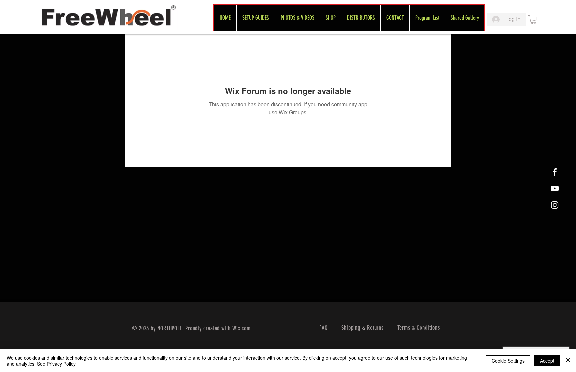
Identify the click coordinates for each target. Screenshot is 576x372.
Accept (547, 360)
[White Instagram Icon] (555, 205)
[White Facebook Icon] (555, 172)
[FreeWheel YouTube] (555, 188)
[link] (533, 19)
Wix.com (241, 328)
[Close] (568, 361)
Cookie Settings (508, 360)
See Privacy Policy (56, 363)
